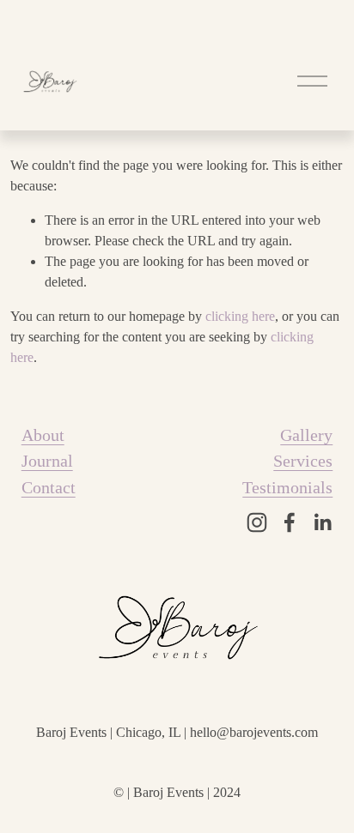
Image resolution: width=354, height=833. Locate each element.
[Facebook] (289, 522)
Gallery (306, 435)
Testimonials (287, 487)
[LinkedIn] (322, 522)
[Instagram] (257, 522)
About (42, 435)
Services (303, 460)
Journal (47, 460)
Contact (48, 487)
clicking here (240, 316)
